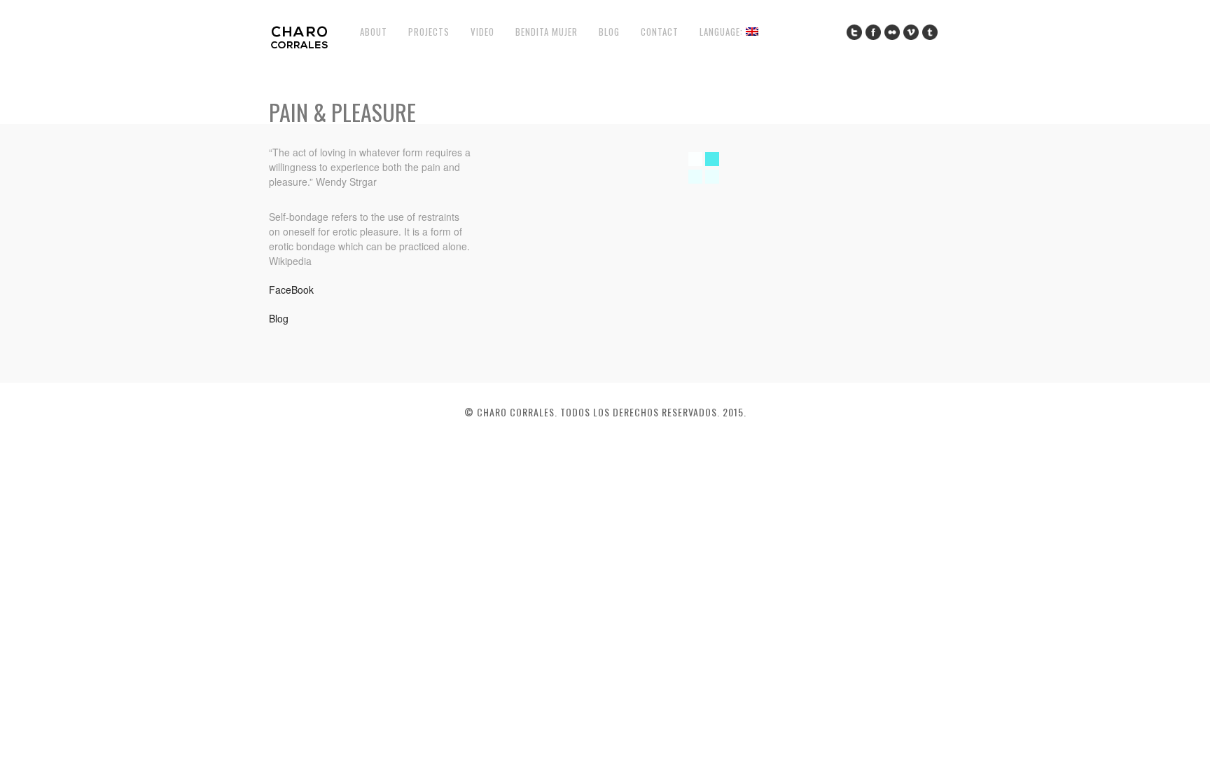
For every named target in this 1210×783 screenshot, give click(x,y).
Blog (609, 32)
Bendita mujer (546, 32)
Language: (723, 32)
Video (482, 32)
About (373, 32)
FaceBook (291, 289)
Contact (660, 32)
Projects (429, 32)
